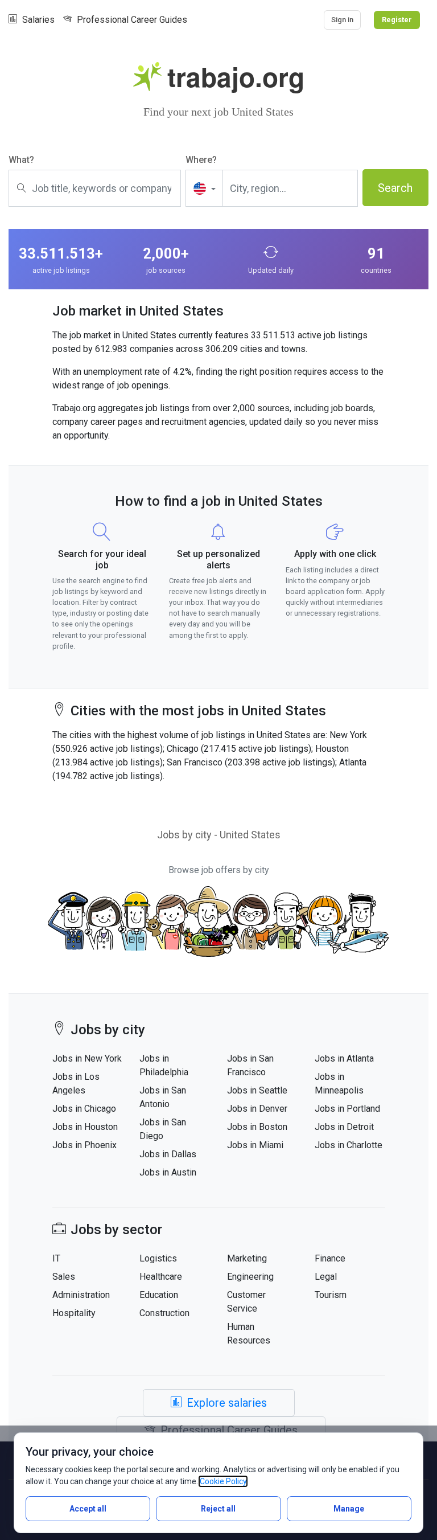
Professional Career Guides (131, 19)
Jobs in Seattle (257, 1090)
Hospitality (74, 1313)
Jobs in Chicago (84, 1108)
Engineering (250, 1276)
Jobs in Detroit (344, 1126)
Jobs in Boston (257, 1126)
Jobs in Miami (255, 1145)
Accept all (87, 1508)
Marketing (247, 1258)
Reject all (218, 1508)
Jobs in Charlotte (348, 1145)
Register (397, 19)
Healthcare (160, 1276)
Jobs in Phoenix (84, 1145)
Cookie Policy (223, 1481)
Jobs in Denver (257, 1108)
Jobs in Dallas (167, 1154)
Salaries (37, 19)
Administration (81, 1294)
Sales (63, 1276)
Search (395, 188)
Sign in (342, 19)
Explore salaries (227, 1403)
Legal (326, 1276)
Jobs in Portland (347, 1108)
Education (158, 1294)
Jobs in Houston (85, 1126)
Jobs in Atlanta (344, 1058)
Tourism (331, 1294)
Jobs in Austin (167, 1172)
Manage (348, 1508)
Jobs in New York (87, 1058)
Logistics (158, 1258)
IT (56, 1258)
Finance (330, 1258)
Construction (164, 1313)
